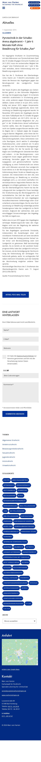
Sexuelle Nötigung (10, 578)
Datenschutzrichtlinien (25, 356)
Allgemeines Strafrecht (10, 440)
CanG (5, 511)
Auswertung (22, 490)
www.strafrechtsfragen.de (10, 695)
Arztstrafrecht (7, 461)
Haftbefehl (30, 547)
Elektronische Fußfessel (23, 521)
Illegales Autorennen (11, 552)
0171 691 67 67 (35, 5)
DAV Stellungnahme (17, 511)
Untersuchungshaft (11, 588)
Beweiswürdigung (10, 506)
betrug (20, 495)
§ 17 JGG (28, 603)
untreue (24, 588)
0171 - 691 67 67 (7, 716)
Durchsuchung (27, 516)
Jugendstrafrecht (8, 457)
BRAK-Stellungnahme (27, 506)
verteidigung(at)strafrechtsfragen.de (14, 691)
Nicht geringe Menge (11, 562)
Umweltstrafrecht (9, 465)
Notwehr (25, 562)
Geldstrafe (7, 547)
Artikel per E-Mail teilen (16, 295)
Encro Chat (7, 526)
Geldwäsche (18, 547)
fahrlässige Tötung (28, 531)
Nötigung (7, 567)
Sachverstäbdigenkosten (12, 573)
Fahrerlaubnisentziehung (24, 526)
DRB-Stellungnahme (11, 516)
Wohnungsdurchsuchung (13, 603)
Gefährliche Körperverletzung (15, 542)
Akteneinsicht (8, 485)
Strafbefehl (24, 578)
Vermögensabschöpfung (12, 598)
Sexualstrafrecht (8, 453)
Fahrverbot (7, 537)
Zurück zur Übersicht (10, 17)
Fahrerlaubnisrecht (11, 531)
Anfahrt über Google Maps (11, 669)
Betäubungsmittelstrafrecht (12, 449)
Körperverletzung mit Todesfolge (16, 557)
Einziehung (7, 521)
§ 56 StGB (6, 609)
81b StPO (6, 480)
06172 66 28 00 (35, 2)
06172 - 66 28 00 (13, 706)
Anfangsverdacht (23, 485)
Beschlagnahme (9, 495)
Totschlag (34, 583)
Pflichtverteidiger (20, 567)
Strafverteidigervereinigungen (15, 583)
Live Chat (36, 8)
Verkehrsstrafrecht (9, 444)
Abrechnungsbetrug (20, 480)
